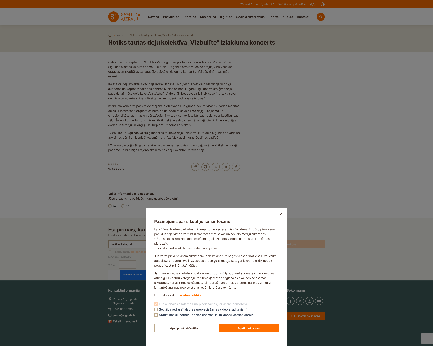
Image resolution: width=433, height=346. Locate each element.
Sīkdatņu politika (188, 295)
